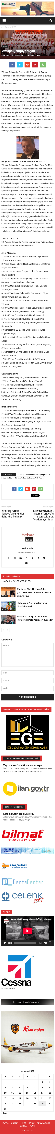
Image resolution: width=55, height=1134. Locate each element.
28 (35, 1103)
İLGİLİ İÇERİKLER (11, 576)
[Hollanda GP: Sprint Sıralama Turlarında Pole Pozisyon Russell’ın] (8, 619)
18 (12, 1098)
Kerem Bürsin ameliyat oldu (18, 813)
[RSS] (33, 558)
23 (50, 1098)
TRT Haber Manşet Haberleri (21, 758)
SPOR (5, 46)
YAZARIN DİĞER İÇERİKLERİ (17, 581)
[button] (51, 21)
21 (35, 1098)
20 (27, 1098)
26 (20, 1103)
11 (12, 1093)
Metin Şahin (7, 478)
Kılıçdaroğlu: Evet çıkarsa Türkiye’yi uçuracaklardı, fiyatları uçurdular (43, 515)
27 (27, 1103)
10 (5, 1093)
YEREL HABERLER (43, 1123)
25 (12, 1103)
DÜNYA (5, 1123)
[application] (27, 931)
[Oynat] (5, 942)
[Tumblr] (39, 558)
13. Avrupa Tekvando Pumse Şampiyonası (33, 474)
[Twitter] (45, 558)
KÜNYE (32, 1126)
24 (5, 1103)
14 (35, 1093)
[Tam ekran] (50, 942)
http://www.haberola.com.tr (27, 552)
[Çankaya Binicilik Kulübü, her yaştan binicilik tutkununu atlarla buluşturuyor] (8, 592)
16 (50, 1093)
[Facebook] (9, 558)
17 (5, 1098)
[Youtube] (27, 563)
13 (27, 1093)
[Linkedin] (21, 558)
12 (20, 1093)
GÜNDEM (23, 1126)
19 (20, 1098)
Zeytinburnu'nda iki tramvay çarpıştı (23, 765)
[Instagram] (15, 558)
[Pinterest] (27, 558)
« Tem (4, 1113)
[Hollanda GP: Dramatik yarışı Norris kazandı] (8, 606)
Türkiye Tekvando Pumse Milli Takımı (29, 478)
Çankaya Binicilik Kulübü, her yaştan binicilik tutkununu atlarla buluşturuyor (34, 592)
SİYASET (31, 1123)
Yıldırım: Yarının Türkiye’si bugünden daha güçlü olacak (13, 513)
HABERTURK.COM (14, 807)
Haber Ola (8, 55)
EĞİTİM (4, 596)
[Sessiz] (45, 942)
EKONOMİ (15, 1123)
